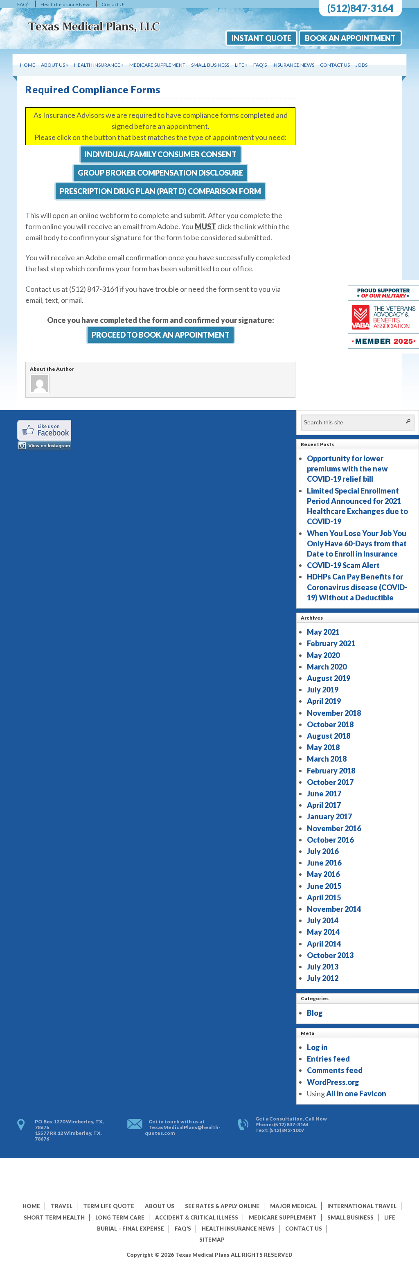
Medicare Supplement (157, 65)
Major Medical (293, 1206)
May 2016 (323, 874)
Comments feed (335, 1070)
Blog (315, 1012)
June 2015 (324, 886)
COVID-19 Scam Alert (343, 565)
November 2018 (334, 712)
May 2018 (323, 747)
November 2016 (334, 828)
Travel (61, 1206)
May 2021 (323, 631)
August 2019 (328, 678)
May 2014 (323, 931)
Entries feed (328, 1058)
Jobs (361, 65)
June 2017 (324, 793)
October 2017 (330, 782)
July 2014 (322, 920)
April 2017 (324, 804)
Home (27, 65)
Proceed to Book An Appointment (161, 334)
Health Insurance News (66, 4)
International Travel (361, 1206)
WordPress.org (333, 1082)
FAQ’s (24, 4)
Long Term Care (119, 1217)
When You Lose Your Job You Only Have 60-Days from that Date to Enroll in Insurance (357, 543)
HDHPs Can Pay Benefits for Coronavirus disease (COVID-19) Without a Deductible (357, 587)
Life (241, 65)
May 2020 (323, 655)
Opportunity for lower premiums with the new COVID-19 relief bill (347, 468)
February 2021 (331, 643)
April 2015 (324, 897)
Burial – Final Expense (130, 1228)
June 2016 (324, 862)
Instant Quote (261, 38)
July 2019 (322, 689)
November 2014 (334, 908)
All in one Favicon (356, 1093)
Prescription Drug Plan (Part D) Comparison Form (160, 191)
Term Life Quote (108, 1206)
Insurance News (293, 65)
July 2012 (322, 978)
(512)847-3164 (360, 8)
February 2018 (331, 770)
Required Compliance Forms (92, 89)
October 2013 (330, 955)
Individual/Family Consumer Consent (161, 154)
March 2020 (327, 666)
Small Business (210, 65)
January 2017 (329, 816)
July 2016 (322, 851)
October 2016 (330, 839)
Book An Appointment (350, 38)
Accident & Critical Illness (196, 1217)
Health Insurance (99, 65)
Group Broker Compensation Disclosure (160, 172)
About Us (54, 65)
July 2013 (322, 966)
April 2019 (324, 701)
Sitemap (212, 1239)
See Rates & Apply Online (222, 1206)
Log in (317, 1047)
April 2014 (324, 943)
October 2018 (330, 724)
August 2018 (328, 735)
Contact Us (113, 4)
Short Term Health (54, 1217)
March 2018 (327, 758)
